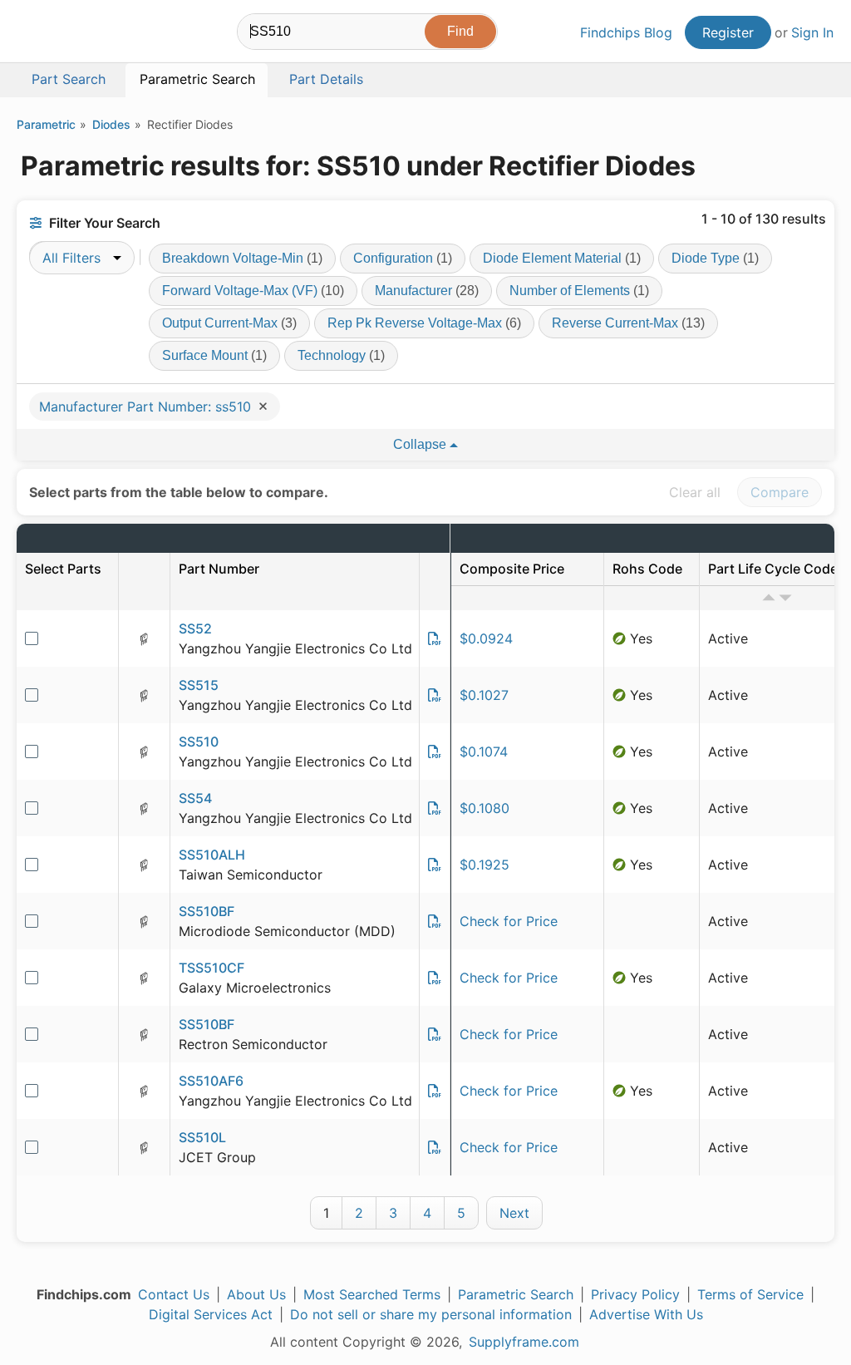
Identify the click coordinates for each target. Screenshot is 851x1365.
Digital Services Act (211, 1314)
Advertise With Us (646, 1314)
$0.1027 (484, 695)
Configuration (402, 258)
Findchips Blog (626, 32)
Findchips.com (71, 34)
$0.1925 (484, 864)
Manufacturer (427, 290)
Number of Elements (579, 290)
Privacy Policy (635, 1294)
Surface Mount (214, 355)
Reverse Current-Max (628, 323)
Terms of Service (750, 1294)
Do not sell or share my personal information (431, 1314)
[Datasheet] (434, 638)
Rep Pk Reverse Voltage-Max (424, 323)
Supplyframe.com (524, 1341)
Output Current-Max (229, 323)
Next (514, 1213)
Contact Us (173, 1294)
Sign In (812, 32)
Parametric (46, 124)
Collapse (421, 444)
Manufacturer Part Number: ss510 (147, 406)
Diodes (111, 124)
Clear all (695, 492)
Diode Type (715, 258)
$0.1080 (484, 808)
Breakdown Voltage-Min (242, 258)
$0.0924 (486, 638)
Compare (779, 492)
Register (728, 32)
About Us (256, 1294)
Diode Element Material (562, 258)
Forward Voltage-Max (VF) (253, 290)
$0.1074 (484, 751)
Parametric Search (515, 1294)
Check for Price (509, 921)
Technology (341, 355)
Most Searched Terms (371, 1294)
